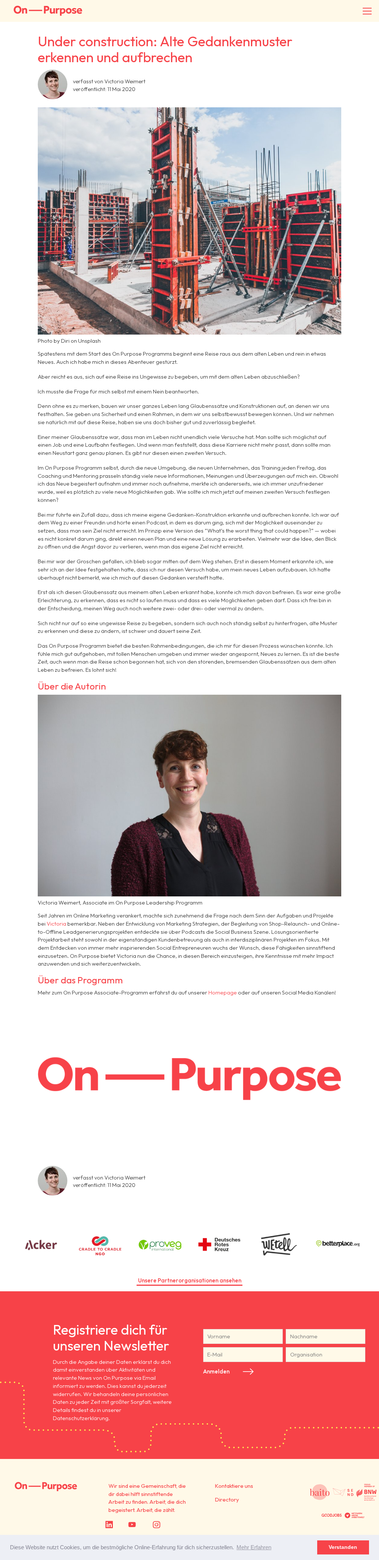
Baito (319, 1492)
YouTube (143, 1524)
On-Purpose (48, 10)
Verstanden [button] (343, 1547)
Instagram (169, 1524)
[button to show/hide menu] (367, 11)
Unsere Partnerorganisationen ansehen (189, 1280)
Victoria (57, 923)
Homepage (223, 992)
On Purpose (46, 1487)
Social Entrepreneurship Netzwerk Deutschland (343, 1492)
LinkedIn (118, 1524)
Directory (227, 1499)
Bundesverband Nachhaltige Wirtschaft (366, 1492)
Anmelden (216, 1371)
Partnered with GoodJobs (332, 1515)
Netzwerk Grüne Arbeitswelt (355, 1515)
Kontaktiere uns (234, 1485)
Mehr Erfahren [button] (254, 1547)
